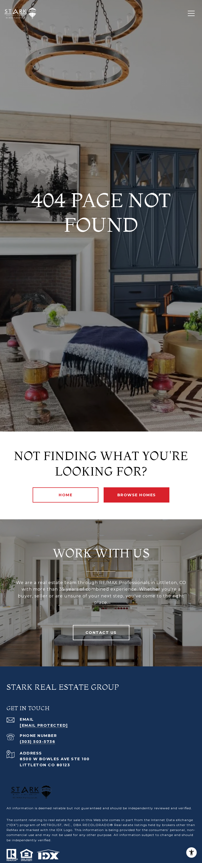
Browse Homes (136, 495)
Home (65, 495)
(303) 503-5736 (37, 741)
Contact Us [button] (101, 632)
